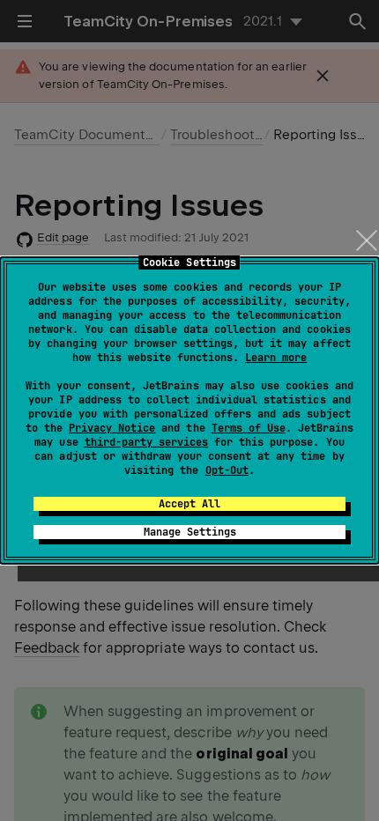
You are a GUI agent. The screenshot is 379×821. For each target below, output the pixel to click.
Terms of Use (249, 428)
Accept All (189, 504)
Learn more (276, 358)
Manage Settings (190, 532)
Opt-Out (227, 470)
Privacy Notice (112, 428)
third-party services (146, 442)
